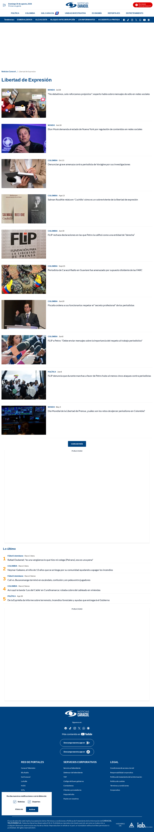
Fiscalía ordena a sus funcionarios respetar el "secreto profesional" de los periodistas (91, 305)
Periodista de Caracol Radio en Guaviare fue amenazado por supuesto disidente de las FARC (95, 270)
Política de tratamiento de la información (126, 777)
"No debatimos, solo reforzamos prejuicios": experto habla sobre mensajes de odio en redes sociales (99, 93)
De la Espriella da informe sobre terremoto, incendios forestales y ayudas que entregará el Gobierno (59, 600)
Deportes (36, 802)
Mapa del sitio (68, 794)
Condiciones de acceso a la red (122, 768)
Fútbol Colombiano (15, 556)
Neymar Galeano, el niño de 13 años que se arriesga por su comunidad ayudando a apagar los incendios (60, 569)
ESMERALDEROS (24, 19)
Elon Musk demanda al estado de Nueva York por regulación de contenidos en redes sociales (95, 129)
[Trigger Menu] (4, 5)
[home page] (77, 5)
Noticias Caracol (9, 71)
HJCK (23, 785)
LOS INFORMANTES (86, 19)
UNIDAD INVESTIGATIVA (75, 13)
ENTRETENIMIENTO (134, 13)
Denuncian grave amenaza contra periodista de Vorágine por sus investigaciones (89, 164)
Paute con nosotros (71, 799)
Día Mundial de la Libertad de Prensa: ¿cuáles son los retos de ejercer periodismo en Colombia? (96, 410)
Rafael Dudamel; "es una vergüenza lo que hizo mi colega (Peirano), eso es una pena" (50, 559)
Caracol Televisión (28, 768)
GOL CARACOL (47, 13)
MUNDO (51, 90)
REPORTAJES (114, 13)
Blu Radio (25, 772)
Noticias (21, 802)
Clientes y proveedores (72, 790)
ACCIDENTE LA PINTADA (109, 19)
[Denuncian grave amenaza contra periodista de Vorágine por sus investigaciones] (24, 173)
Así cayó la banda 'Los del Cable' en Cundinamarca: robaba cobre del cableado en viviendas (54, 590)
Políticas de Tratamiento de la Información (83, 821)
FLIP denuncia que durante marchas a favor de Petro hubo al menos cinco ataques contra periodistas (99, 375)
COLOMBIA (30, 13)
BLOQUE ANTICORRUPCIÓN (62, 19)
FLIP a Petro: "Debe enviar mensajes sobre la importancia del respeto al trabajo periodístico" (95, 340)
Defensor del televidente (73, 772)
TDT (65, 777)
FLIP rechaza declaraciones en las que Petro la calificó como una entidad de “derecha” (91, 234)
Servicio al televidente (71, 768)
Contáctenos (68, 785)
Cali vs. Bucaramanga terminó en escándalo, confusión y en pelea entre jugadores (49, 579)
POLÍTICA (15, 13)
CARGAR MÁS (77, 444)
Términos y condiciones (119, 785)
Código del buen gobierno (73, 781)
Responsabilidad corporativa (121, 772)
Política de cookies (117, 781)
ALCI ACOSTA (41, 19)
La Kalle (24, 781)
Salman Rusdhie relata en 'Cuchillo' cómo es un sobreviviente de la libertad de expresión (93, 199)
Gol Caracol (25, 777)
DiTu (23, 790)
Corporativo (115, 790)
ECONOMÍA (97, 13)
